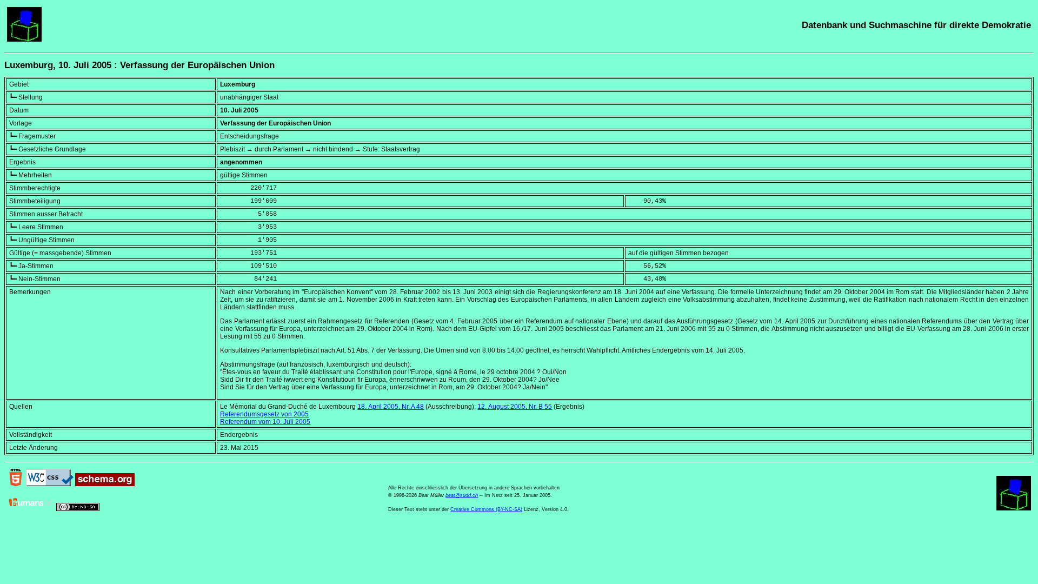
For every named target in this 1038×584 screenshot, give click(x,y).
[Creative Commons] (77, 509)
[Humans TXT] (31, 509)
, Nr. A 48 (390, 406)
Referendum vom (265, 422)
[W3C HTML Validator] (15, 484)
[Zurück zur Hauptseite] (24, 39)
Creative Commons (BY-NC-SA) (486, 509)
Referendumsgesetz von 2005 (264, 414)
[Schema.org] (105, 484)
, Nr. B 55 (514, 406)
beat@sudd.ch (461, 495)
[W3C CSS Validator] (50, 484)
